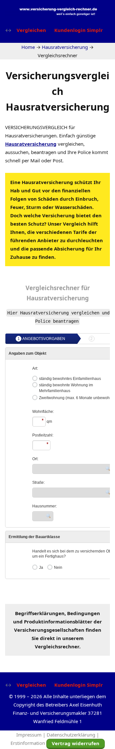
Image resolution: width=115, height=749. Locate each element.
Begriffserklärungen (40, 613)
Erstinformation (28, 743)
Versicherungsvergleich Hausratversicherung (58, 91)
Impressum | (31, 734)
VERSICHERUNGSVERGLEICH (36, 127)
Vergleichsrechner (53, 288)
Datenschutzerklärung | (73, 734)
